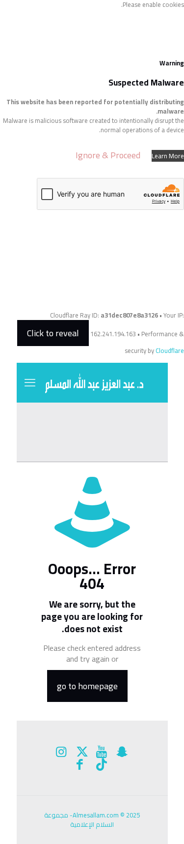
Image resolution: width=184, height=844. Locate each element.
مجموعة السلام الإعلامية (79, 819)
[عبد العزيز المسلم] (92, 382)
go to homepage (87, 686)
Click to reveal (53, 333)
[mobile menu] (30, 382)
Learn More (168, 156)
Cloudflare (170, 350)
